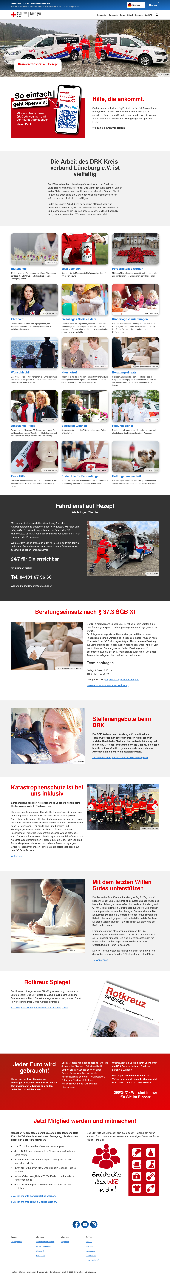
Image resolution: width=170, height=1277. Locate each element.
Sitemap (89, 1246)
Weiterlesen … (18, 856)
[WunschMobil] (34, 352)
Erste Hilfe (18, 476)
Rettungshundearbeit (126, 476)
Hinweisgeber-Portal (94, 1260)
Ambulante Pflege (23, 426)
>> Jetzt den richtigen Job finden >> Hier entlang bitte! (120, 757)
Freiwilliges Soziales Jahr (79, 319)
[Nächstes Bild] (91, 807)
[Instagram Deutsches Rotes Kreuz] (93, 1224)
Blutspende (19, 268)
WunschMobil (20, 372)
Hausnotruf (69, 372)
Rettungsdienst (122, 426)
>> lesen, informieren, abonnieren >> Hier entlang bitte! (39, 1007)
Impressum (90, 1251)
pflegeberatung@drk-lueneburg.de (121, 679)
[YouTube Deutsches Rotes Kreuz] (85, 1224)
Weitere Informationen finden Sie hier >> (107, 685)
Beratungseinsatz (124, 372)
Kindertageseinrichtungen (130, 319)
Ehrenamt (17, 319)
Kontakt (89, 1241)
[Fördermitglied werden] (135, 249)
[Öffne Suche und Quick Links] (157, 15)
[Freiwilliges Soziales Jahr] (85, 299)
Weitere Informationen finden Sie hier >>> (32, 585)
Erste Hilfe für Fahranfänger (81, 476)
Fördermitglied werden (127, 268)
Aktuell (130, 15)
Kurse (122, 15)
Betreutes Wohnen (74, 426)
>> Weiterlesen (100, 959)
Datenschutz (91, 1255)
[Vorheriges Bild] (155, 807)
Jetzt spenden (71, 268)
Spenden (139, 15)
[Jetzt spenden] (85, 249)
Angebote (113, 15)
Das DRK (148, 15)
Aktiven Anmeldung (44, 1246)
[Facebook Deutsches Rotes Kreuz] (76, 1224)
